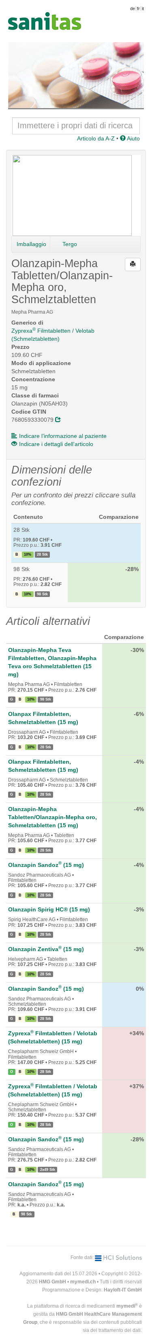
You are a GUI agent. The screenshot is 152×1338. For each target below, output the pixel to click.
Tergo (69, 244)
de (132, 8)
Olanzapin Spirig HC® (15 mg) (49, 909)
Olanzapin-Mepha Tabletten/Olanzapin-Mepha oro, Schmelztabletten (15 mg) (52, 817)
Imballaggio (31, 244)
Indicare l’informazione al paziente (63, 436)
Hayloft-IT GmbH (123, 1290)
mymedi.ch (83, 1282)
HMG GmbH (52, 1282)
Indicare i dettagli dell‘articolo (56, 444)
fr (138, 8)
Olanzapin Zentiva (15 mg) (46, 949)
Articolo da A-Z (96, 138)
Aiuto (133, 138)
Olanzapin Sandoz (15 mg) (46, 865)
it (143, 8)
